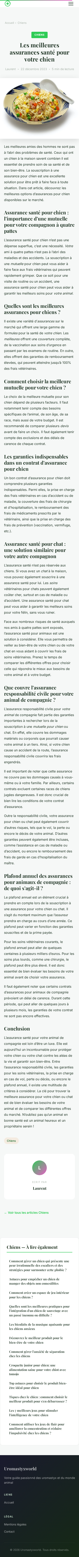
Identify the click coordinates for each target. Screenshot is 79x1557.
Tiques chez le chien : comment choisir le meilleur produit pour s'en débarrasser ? (38, 1399)
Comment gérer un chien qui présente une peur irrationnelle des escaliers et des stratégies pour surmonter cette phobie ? (39, 1265)
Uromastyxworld (20, 1468)
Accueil (9, 22)
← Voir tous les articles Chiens (26, 1213)
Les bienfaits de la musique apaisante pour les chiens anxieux (39, 1326)
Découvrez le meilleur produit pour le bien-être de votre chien (36, 1340)
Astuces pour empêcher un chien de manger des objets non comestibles (34, 1281)
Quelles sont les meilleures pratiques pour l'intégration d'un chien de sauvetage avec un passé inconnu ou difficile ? (39, 1310)
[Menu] (71, 3)
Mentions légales (15, 1524)
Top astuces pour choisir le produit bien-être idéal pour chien (38, 1385)
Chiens (22, 22)
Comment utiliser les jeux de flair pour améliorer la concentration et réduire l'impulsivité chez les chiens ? (36, 1428)
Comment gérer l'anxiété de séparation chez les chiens (36, 1354)
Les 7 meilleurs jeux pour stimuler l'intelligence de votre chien (33, 1412)
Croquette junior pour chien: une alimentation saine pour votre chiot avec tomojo (37, 1369)
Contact (9, 1531)
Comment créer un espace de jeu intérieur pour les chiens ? (39, 1295)
